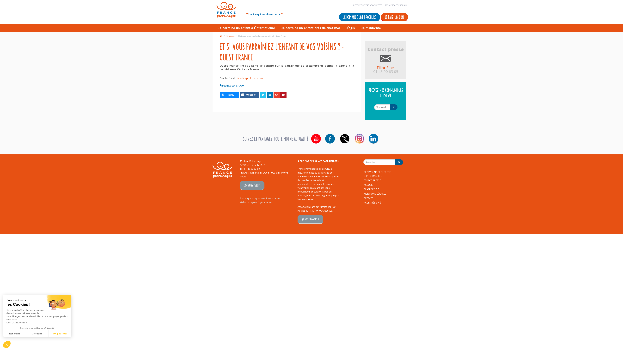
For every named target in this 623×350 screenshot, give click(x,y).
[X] (344, 138)
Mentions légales (375, 193)
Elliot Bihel (386, 67)
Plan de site (371, 189)
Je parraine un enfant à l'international (246, 28)
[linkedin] (373, 139)
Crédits (368, 198)
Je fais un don (394, 17)
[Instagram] (359, 139)
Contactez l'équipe (252, 185)
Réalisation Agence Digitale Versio (256, 202)
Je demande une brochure (359, 17)
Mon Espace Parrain (396, 5)
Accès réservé (372, 202)
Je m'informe (371, 28)
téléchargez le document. (251, 78)
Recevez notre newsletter (367, 5)
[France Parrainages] (249, 9)
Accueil (368, 184)
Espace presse (372, 180)
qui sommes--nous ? (310, 219)
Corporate (230, 36)
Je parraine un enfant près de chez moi (310, 28)
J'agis (350, 28)
